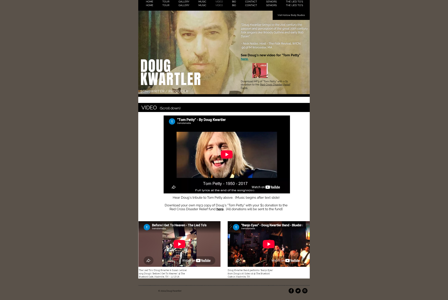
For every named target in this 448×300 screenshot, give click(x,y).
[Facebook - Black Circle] (291, 290)
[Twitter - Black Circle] (298, 290)
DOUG (155, 66)
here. (244, 59)
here (219, 209)
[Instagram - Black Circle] (304, 290)
